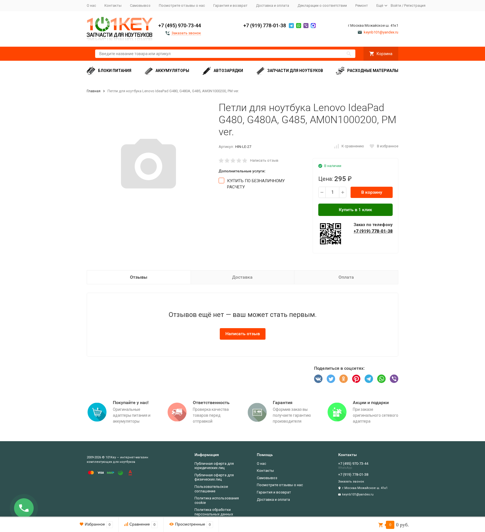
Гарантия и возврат (230, 5)
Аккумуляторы (172, 70)
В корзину (371, 192)
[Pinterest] (356, 379)
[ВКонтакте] (318, 379)
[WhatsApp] (381, 379)
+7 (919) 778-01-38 (264, 25)
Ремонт (361, 5)
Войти (396, 5)
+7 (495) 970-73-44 (179, 25)
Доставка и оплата (272, 5)
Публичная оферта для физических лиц (214, 477)
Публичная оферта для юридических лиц (214, 465)
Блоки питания (114, 70)
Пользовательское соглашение (211, 488)
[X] (331, 379)
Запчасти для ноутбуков (295, 70)
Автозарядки (228, 70)
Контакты (113, 5)
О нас (91, 5)
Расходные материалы (372, 70)
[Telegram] (369, 379)
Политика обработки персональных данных (214, 512)
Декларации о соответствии (322, 5)
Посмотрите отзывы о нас (182, 5)
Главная (93, 91)
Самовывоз (140, 5)
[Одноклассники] (343, 379)
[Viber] (394, 379)
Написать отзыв (264, 160)
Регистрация (414, 5)
